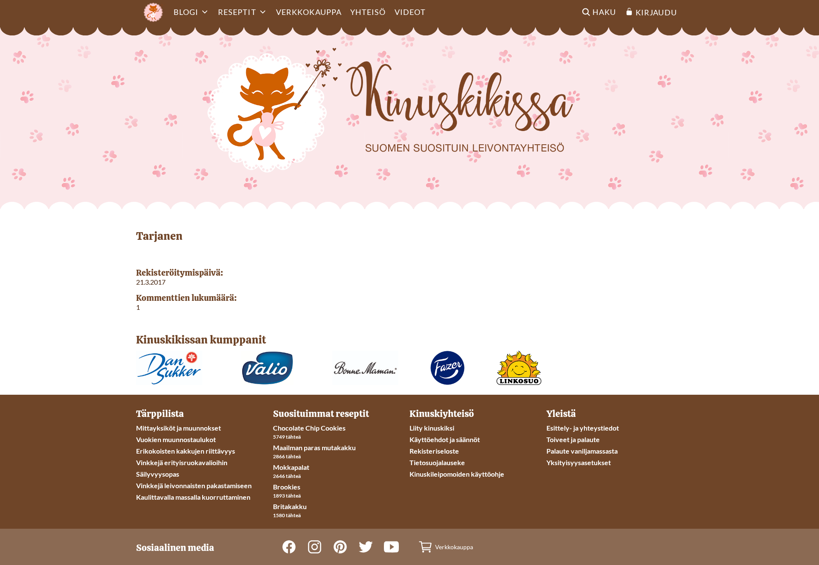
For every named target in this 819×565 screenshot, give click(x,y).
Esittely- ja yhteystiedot (582, 428)
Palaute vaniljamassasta (582, 451)
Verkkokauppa (309, 12)
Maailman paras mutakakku (314, 447)
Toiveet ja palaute (573, 439)
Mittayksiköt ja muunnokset (178, 428)
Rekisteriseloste (434, 451)
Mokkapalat (291, 467)
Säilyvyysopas (157, 474)
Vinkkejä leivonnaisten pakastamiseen (194, 485)
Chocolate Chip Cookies (309, 428)
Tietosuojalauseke (437, 462)
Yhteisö (368, 12)
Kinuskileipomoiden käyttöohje (457, 474)
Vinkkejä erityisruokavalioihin (181, 462)
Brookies (286, 487)
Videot (410, 12)
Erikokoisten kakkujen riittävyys (185, 451)
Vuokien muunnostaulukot (176, 439)
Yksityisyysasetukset (578, 462)
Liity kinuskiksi (432, 428)
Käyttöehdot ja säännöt (445, 439)
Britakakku (290, 506)
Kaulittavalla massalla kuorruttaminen (193, 497)
